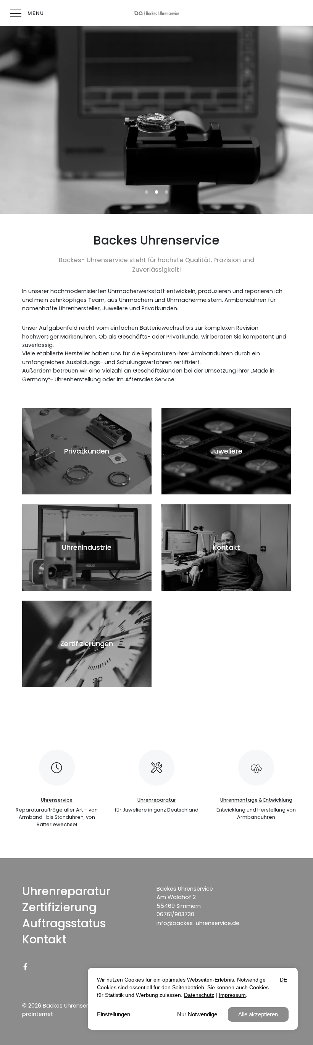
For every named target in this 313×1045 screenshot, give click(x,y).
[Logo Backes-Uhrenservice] (156, 13)
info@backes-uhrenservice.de (197, 923)
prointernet (37, 1014)
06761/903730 (175, 914)
